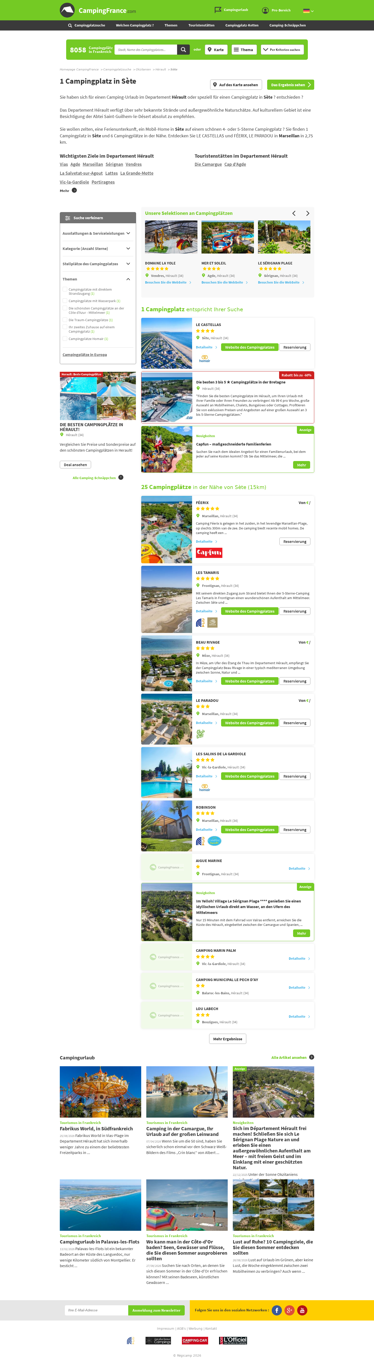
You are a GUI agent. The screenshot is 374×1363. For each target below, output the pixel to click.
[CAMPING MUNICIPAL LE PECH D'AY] (166, 986)
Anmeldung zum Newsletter (156, 1310)
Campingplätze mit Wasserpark (94, 301)
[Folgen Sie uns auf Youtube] (302, 1310)
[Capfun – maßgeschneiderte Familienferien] (166, 449)
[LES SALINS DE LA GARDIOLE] (166, 772)
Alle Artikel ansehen (289, 1057)
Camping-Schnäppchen (287, 25)
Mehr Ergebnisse (227, 1038)
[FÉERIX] (166, 529)
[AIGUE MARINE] (166, 867)
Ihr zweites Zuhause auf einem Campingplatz (92, 329)
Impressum (165, 1328)
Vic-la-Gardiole (74, 182)
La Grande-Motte (136, 173)
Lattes (111, 173)
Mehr (301, 464)
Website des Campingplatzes (250, 347)
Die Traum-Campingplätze (91, 320)
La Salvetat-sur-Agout (81, 173)
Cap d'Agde (235, 164)
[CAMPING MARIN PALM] (166, 957)
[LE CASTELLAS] (166, 343)
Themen (171, 25)
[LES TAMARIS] (166, 599)
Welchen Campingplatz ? (135, 25)
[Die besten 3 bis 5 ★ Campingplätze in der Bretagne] (166, 397)
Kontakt (211, 1328)
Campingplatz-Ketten (241, 25)
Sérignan (114, 164)
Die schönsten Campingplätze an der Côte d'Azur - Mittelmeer (96, 310)
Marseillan (93, 164)
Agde (75, 164)
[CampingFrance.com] (187, 10)
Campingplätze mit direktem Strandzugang (90, 291)
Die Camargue (208, 164)
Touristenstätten (201, 25)
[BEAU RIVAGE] (166, 663)
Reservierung (294, 347)
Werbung (196, 1328)
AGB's (181, 1328)
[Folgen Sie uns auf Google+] (289, 1310)
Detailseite (204, 347)
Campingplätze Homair (88, 339)
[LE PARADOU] (166, 719)
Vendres (134, 164)
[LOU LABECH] (166, 1015)
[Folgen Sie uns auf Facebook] (277, 1310)
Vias (64, 164)
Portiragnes (103, 182)
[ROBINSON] (166, 826)
